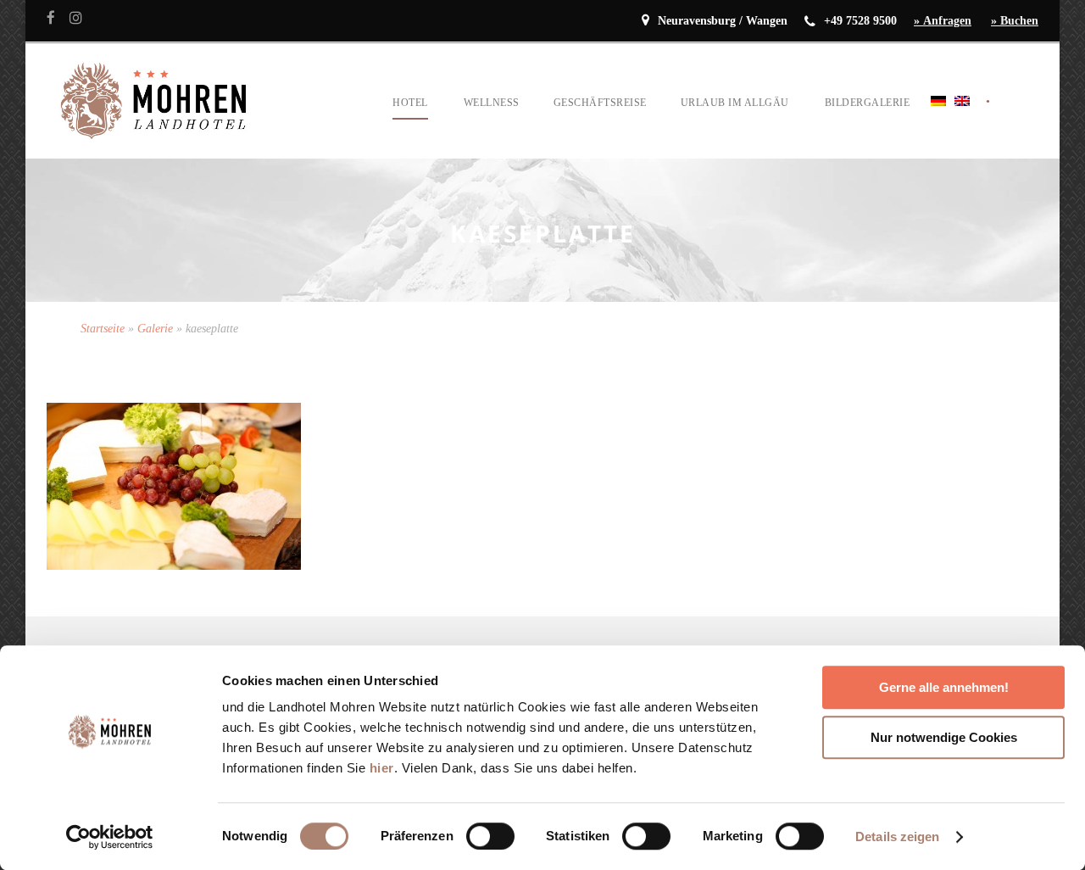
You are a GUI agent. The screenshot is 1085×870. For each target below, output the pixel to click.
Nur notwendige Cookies (944, 737)
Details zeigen (897, 836)
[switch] (490, 836)
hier (382, 768)
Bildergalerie (867, 103)
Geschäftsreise (600, 103)
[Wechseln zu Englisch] (962, 121)
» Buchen (1014, 20)
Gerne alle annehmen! (944, 687)
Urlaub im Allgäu (735, 103)
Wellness (492, 103)
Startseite (103, 328)
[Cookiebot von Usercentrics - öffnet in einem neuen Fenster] (110, 837)
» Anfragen (942, 20)
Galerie (155, 328)
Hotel (410, 103)
